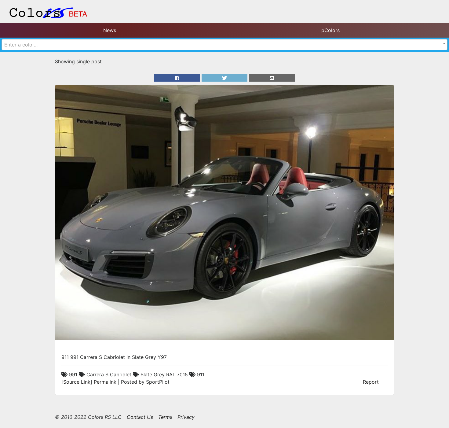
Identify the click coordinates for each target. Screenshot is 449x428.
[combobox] (224, 44)
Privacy (186, 417)
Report (371, 382)
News (109, 30)
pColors (330, 30)
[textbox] (224, 44)
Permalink (105, 382)
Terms (165, 417)
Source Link (76, 382)
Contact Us (140, 417)
